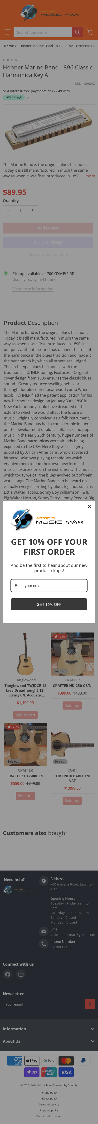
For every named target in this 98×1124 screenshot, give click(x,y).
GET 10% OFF (49, 604)
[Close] (89, 506)
